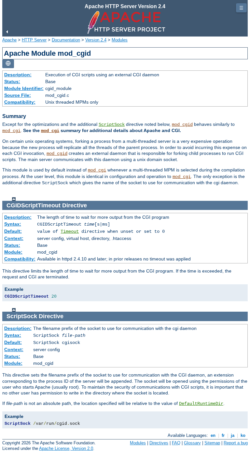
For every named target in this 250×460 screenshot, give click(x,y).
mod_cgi (11, 130)
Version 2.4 (95, 39)
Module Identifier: (24, 88)
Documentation (66, 39)
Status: (12, 81)
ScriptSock (112, 124)
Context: (13, 238)
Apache (9, 39)
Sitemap (212, 442)
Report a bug (236, 442)
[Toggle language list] (8, 63)
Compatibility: (19, 102)
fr (223, 435)
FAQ (176, 442)
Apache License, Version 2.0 (66, 448)
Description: (18, 74)
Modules (120, 39)
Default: (13, 231)
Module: (13, 252)
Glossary (192, 442)
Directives (158, 442)
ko (243, 435)
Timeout (70, 231)
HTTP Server (34, 39)
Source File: (17, 95)
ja (232, 435)
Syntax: (12, 224)
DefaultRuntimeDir (201, 403)
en (213, 435)
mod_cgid (182, 124)
